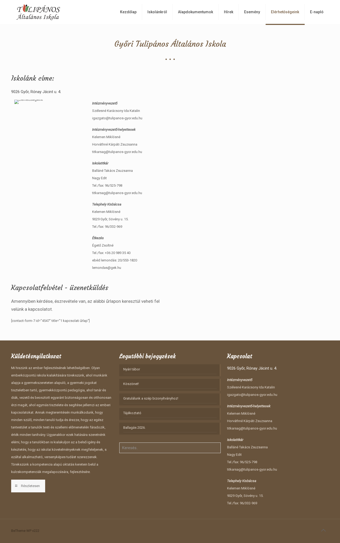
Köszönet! (131, 384)
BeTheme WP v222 (25, 531)
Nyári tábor (131, 369)
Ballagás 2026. (134, 428)
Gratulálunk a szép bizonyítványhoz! (150, 398)
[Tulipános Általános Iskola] (38, 12)
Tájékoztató (132, 413)
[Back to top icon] (323, 530)
